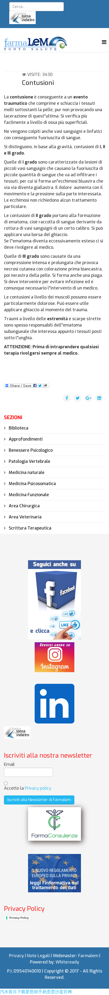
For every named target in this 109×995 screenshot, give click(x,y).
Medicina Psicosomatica (32, 483)
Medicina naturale (26, 472)
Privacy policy (38, 788)
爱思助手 (33, 991)
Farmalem (88, 955)
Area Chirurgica (24, 506)
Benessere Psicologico (30, 450)
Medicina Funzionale (28, 495)
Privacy (16, 955)
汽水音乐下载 (12, 991)
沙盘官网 (63, 991)
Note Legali (38, 955)
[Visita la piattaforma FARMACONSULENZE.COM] (54, 824)
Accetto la (27, 788)
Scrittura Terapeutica (29, 528)
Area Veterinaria (25, 517)
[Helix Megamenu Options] (104, 42)
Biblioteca (18, 428)
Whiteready (67, 962)
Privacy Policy (19, 918)
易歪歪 (48, 991)
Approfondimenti (25, 439)
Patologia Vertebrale (29, 461)
